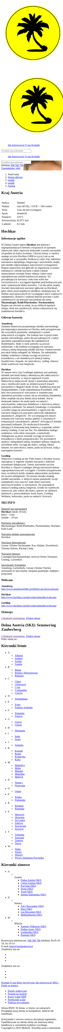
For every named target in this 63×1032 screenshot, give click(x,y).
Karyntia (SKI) (28, 886)
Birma (18, 670)
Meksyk (19, 777)
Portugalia (20, 800)
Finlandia (19, 713)
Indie (17, 736)
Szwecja (19, 829)
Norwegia (20, 785)
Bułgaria (19, 675)
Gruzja (18, 724)
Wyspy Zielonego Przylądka (29, 857)
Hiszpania (20, 730)
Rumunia (19, 808)
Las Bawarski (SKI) (31, 912)
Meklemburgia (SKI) (31, 914)
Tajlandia (19, 834)
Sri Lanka (20, 820)
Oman (18, 791)
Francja (18, 716)
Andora (18, 658)
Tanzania (19, 837)
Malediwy (20, 765)
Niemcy (19, 782)
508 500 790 (16, 165)
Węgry (18, 852)
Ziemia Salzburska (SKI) (33, 894)
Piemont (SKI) (28, 935)
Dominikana (21, 698)
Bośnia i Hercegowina (26, 672)
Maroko (19, 771)
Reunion (19, 805)
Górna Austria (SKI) (31, 883)
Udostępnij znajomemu (13, 618)
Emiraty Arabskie (24, 707)
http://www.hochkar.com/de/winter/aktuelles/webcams (28, 597)
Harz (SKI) (26, 909)
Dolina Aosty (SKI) (31, 929)
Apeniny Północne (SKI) (33, 926)
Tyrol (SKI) (27, 891)
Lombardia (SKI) (29, 932)
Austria (11, 186)
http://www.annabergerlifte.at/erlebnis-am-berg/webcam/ (30, 589)
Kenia (18, 753)
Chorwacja (20, 684)
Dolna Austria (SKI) (31, 880)
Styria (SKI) (27, 888)
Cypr (17, 687)
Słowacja (19, 814)
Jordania (19, 745)
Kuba (18, 759)
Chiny (18, 681)
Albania (19, 655)
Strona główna (15, 177)
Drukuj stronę (33, 618)
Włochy (19, 855)
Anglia (18, 661)
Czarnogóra (21, 690)
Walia (18, 849)
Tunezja (19, 840)
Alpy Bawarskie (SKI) (32, 906)
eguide (11, 180)
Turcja (18, 843)
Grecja (18, 722)
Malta (18, 768)
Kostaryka (20, 756)
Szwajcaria (20, 826)
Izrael (18, 739)
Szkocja (19, 823)
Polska (18, 797)
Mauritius (20, 774)
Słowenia (19, 817)
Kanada (19, 751)
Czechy (19, 693)
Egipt (17, 704)
